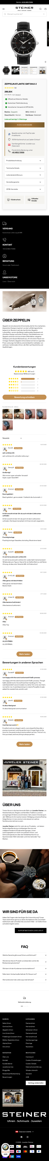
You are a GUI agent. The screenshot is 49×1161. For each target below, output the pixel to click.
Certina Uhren (7, 1026)
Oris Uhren (6, 1047)
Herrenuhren (30, 1026)
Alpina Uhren (7, 1043)
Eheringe (29, 1043)
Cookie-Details (31, 1064)
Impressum (30, 1057)
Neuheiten (29, 1047)
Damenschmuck (31, 1033)
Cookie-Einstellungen (33, 1060)
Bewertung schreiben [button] (24, 397)
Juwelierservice (8, 1067)
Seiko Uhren (7, 1023)
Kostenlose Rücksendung (11, 1074)
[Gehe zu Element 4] (34, 70)
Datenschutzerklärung (33, 1067)
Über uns (6, 1057)
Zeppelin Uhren (8, 1030)
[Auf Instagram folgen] (28, 1137)
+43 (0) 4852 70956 (27, 2)
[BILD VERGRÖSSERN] (45, 61)
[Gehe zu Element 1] (7, 70)
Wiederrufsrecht (32, 1070)
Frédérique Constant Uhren (12, 1037)
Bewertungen (7, 1077)
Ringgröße (6, 1070)
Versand (18, 95)
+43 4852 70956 (18, 152)
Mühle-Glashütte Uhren (11, 1040)
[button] (14, 379)
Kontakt (5, 1060)
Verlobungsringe (31, 1040)
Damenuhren (30, 1023)
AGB (27, 1077)
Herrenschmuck (31, 1037)
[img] (7, 445)
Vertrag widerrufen (35, 1083)
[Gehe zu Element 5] (42, 70)
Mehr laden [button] (24, 654)
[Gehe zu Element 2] (16, 70)
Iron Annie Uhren (8, 1033)
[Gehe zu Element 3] (24, 70)
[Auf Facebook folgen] (21, 1137)
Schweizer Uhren (32, 1030)
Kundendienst (7, 1064)
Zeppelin (14, 112)
